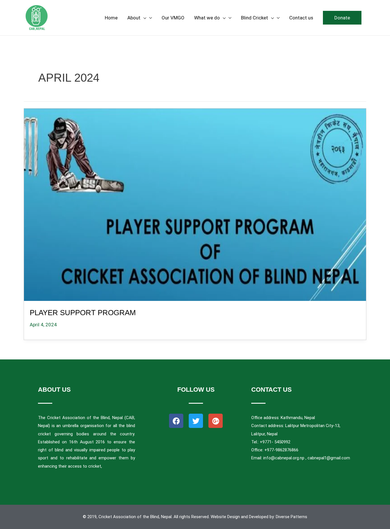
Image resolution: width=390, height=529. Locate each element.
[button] (342, 18)
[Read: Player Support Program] (195, 203)
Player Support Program (83, 312)
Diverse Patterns (291, 516)
